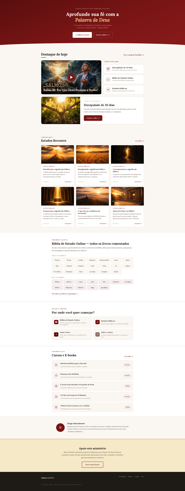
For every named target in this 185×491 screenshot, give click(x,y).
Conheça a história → (75, 431)
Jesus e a (47, 478)
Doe (142, 476)
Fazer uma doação (92, 464)
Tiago (92, 287)
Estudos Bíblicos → (103, 35)
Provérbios (57, 271)
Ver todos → (139, 141)
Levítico (80, 260)
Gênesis (57, 260)
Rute (57, 266)
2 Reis (104, 266)
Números (92, 260)
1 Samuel (69, 266)
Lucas (80, 282)
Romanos (116, 282)
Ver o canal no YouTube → (134, 55)
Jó (116, 266)
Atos (104, 282)
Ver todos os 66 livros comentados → (65, 294)
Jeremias (92, 271)
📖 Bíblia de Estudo (82, 35)
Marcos (69, 282)
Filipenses (69, 287)
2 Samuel (81, 266)
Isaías (81, 271)
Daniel (116, 271)
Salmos (127, 266)
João (92, 282)
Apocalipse (104, 287)
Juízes (128, 260)
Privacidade (122, 476)
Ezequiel (104, 271)
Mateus (57, 282)
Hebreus (80, 287)
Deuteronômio (104, 260)
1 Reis (92, 266)
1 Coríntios (127, 282)
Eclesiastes (69, 271)
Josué (116, 260)
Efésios (57, 287)
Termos (130, 476)
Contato (137, 476)
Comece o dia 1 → (93, 118)
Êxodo (69, 260)
